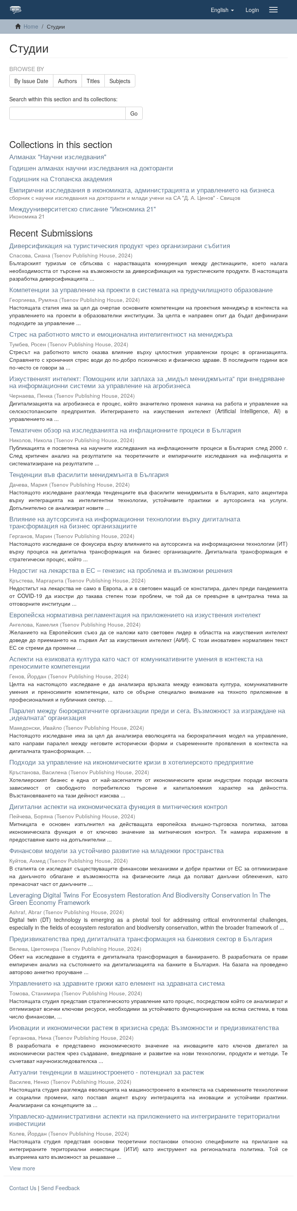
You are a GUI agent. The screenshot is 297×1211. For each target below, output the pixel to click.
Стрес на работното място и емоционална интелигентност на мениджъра (120, 334)
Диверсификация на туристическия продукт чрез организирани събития (119, 245)
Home (31, 26)
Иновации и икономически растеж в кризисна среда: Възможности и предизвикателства (144, 1027)
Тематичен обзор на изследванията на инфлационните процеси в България (125, 429)
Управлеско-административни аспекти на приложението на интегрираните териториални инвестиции (144, 1119)
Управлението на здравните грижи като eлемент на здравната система (117, 983)
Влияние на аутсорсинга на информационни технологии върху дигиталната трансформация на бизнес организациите (124, 522)
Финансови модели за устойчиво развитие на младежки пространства (116, 850)
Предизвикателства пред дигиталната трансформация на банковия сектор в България (140, 938)
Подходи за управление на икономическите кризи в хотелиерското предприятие (131, 761)
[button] (222, 9)
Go (134, 113)
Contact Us (22, 1188)
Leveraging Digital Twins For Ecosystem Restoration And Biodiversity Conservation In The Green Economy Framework (139, 898)
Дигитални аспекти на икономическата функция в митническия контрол (118, 806)
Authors (67, 81)
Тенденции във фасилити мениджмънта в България (89, 474)
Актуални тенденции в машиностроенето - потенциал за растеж (106, 1071)
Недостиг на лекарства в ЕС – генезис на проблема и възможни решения (120, 570)
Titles (93, 81)
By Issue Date (31, 81)
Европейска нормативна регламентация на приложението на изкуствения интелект (135, 614)
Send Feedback (60, 1188)
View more (22, 1168)
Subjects (119, 81)
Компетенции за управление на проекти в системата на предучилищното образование (141, 289)
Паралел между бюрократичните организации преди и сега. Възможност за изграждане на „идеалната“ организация (147, 713)
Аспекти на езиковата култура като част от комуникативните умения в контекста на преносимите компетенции (136, 662)
